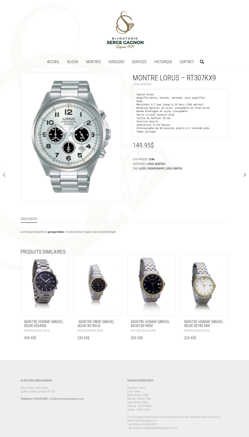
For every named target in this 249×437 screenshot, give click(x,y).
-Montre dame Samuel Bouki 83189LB (96, 324)
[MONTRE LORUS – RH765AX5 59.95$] (245, 175)
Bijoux (72, 62)
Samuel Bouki (42, 330)
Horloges (116, 62)
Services (139, 62)
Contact (187, 62)
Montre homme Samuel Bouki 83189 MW (203, 324)
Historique (163, 62)
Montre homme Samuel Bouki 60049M (43, 324)
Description (29, 218)
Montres (93, 62)
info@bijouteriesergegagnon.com (67, 398)
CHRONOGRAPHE (155, 168)
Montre (178, 168)
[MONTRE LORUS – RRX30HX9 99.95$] (4, 175)
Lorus (136, 84)
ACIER (142, 168)
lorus (169, 168)
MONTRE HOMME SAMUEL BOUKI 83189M (150, 324)
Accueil (53, 62)
